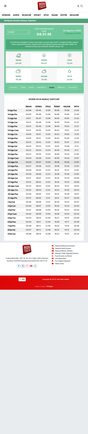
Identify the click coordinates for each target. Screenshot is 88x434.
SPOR (46, 15)
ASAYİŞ (16, 15)
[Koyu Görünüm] (78, 6)
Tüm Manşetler (60, 258)
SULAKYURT (72, 87)
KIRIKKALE (61, 87)
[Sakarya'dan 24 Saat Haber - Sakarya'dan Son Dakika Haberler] (42, 6)
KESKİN (51, 87)
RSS (23, 279)
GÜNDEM (6, 15)
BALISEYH (13, 87)
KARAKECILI (41, 87)
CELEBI (23, 87)
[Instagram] (27, 266)
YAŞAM (54, 15)
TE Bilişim (49, 286)
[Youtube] (31, 266)
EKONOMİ (26, 15)
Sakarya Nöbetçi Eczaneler (65, 246)
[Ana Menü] (5, 6)
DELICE (31, 87)
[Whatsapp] (35, 266)
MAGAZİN (74, 15)
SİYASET (37, 15)
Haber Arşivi (59, 263)
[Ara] (81, 6)
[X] (23, 266)
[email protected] (28, 261)
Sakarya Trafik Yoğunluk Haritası (66, 253)
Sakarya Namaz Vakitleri (64, 251)
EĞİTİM (63, 15)
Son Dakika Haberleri (62, 261)
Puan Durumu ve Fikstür (63, 256)
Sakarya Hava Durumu (63, 248)
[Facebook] (19, 266)
